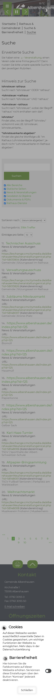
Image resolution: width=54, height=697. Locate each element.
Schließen (27, 690)
